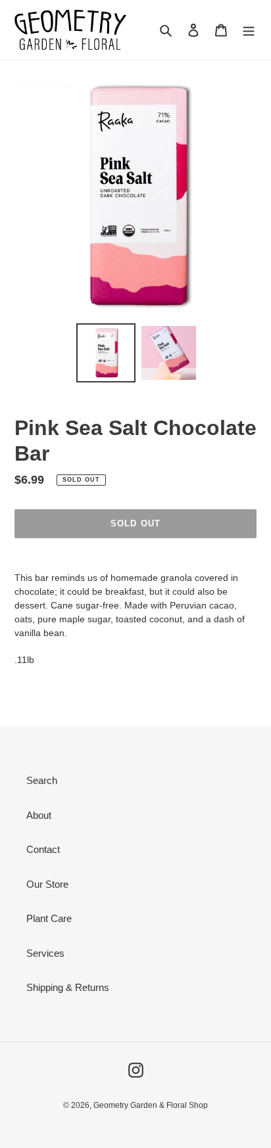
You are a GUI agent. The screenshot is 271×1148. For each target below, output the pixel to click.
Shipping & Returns (67, 987)
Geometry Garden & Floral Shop (150, 1105)
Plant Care (49, 918)
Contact (43, 849)
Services (45, 953)
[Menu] (248, 30)
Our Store (47, 884)
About (38, 815)
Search (41, 780)
